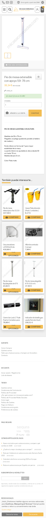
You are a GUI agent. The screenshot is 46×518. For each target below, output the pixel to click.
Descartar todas (12, 514)
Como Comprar (6, 348)
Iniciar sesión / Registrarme (10, 373)
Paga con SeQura (7, 405)
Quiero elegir (6, 510)
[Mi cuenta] (37, 9)
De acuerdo (33, 514)
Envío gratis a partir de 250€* (30, 2)
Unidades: (7, 101)
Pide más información (17, 65)
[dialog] (23, 508)
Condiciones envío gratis (9, 407)
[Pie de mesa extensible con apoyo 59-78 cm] (7, 55)
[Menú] (4, 9)
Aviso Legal (5, 400)
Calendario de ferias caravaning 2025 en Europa (19, 459)
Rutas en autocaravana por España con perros (19, 465)
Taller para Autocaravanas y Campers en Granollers (19, 353)
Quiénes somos (6, 351)
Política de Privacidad (8, 393)
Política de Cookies (7, 402)
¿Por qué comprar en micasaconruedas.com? (17, 395)
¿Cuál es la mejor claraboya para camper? (17, 449)
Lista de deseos (6, 375)
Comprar (35, 113)
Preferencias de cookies (9, 410)
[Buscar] (10, 9)
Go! (25, 478)
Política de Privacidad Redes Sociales (14, 398)
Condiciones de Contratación (11, 390)
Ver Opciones (13, 254)
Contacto (4, 355)
